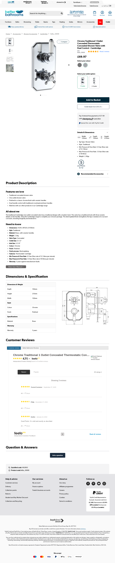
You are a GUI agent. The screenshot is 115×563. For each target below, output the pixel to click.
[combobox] (46, 13)
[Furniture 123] (77, 2)
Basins (46, 22)
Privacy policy (64, 494)
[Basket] (110, 12)
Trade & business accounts (41, 490)
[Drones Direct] (60, 2)
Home (8, 34)
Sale (100, 22)
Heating (62, 22)
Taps (53, 22)
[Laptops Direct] (44, 2)
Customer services (11, 483)
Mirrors (79, 22)
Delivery (8, 486)
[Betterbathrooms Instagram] (104, 485)
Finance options (37, 486)
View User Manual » (15, 267)
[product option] (79, 65)
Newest (23, 372)
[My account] (102, 13)
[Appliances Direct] (27, 2)
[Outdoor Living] (94, 2)
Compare (64, 42)
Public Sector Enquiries (80, 5)
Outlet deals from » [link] (93, 107)
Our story (62, 483)
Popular (36, 372)
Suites (71, 22)
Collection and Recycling (13, 501)
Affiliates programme (66, 486)
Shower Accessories (30, 34)
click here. (83, 529)
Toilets (37, 22)
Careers (61, 490)
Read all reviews (95, 434)
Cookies (62, 497)
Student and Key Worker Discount (16, 497)
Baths (17, 22)
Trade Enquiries (94, 5)
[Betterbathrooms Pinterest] (93, 485)
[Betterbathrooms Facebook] (88, 485)
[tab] (14, 348)
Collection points (11, 490)
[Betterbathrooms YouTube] (99, 485)
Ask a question (57, 455)
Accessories (91, 22)
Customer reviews (13, 348)
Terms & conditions (65, 501)
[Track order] (94, 13)
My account (36, 483)
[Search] (62, 13)
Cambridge (44, 34)
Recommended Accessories (91, 174)
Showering (27, 22)
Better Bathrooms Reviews (31, 348)
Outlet (108, 22)
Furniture (8, 22)
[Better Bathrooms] (10, 2)
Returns (8, 494)
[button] (68, 65)
